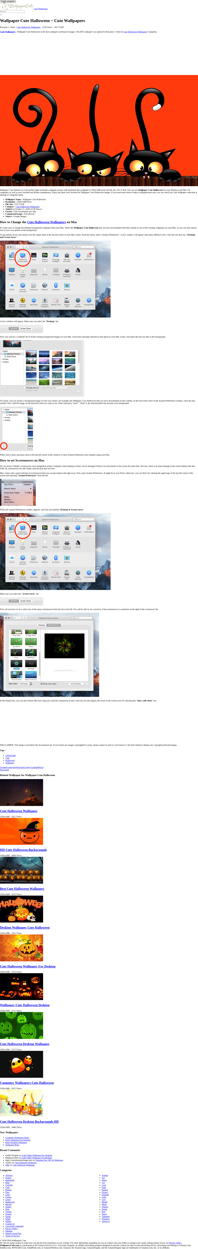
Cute (7, 758)
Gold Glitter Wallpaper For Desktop (37, 1155)
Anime (8, 1178)
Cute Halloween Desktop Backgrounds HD (29, 1121)
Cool (104, 1185)
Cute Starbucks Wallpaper (26, 1162)
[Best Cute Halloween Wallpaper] (21, 883)
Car (103, 1183)
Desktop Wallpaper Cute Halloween (25, 927)
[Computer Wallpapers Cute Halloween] (21, 1077)
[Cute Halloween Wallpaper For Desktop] (21, 960)
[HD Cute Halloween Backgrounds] (21, 844)
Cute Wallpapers (41, 9)
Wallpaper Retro (12, 1145)
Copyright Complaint (14, 1226)
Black (104, 1180)
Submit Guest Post (13, 1233)
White (8, 1219)
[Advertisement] (81, 54)
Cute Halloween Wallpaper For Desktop (27, 966)
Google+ (27, 767)
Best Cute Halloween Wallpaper (22, 888)
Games (8, 1197)
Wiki (7, 1165)
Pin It (41, 767)
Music (104, 1204)
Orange (105, 1207)
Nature (8, 1207)
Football (105, 1195)
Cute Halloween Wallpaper (19, 811)
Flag (7, 1192)
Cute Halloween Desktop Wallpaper (25, 1044)
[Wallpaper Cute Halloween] (99, 131)
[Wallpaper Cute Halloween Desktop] (21, 999)
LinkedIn (35, 767)
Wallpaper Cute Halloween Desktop (25, 1005)
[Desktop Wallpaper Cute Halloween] (21, 922)
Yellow (8, 1221)
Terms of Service (12, 1236)
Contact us (9, 1224)
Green (8, 1199)
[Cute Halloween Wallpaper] (21, 805)
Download (4, 770)
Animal (105, 1175)
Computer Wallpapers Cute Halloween (27, 1082)
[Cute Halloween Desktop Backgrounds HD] (21, 1116)
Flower (105, 1192)
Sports (8, 1216)
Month (104, 1202)
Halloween (10, 760)
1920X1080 (10, 755)
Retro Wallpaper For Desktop (17, 1140)
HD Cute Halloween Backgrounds (23, 850)
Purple (104, 1209)
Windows (106, 1219)
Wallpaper (9, 763)
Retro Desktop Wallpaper (16, 1142)
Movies (8, 1204)
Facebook (10, 767)
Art (103, 1178)
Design (8, 1190)
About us (106, 1221)
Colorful (9, 1185)
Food (7, 1195)
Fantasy (105, 1190)
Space (104, 1214)
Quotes (8, 1212)
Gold (104, 1197)
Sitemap (8, 1231)
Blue (7, 1183)
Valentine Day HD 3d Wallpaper (49, 1160)
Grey (104, 1199)
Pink (7, 1209)
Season (8, 1214)
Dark (104, 1187)
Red (103, 1212)
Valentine (106, 1216)
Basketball (9, 1180)
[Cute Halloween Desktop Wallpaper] (21, 1038)
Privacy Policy (11, 1228)
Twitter (3, 767)
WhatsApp (19, 767)
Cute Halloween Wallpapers (28, 27)
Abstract (9, 1175)
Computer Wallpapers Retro (17, 1137)
